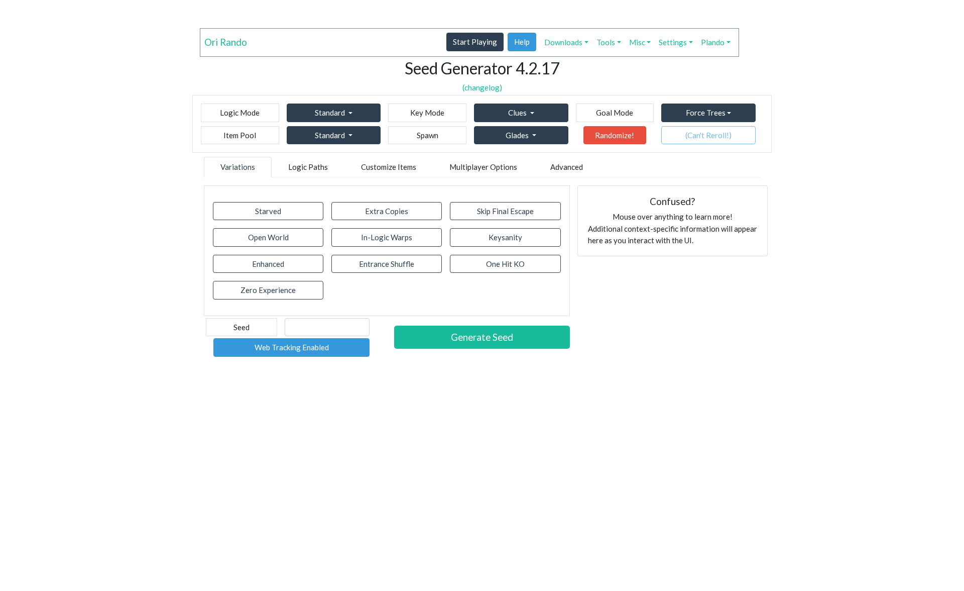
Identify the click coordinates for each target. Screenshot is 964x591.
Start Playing (475, 41)
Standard (330, 135)
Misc (637, 42)
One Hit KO (505, 263)
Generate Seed (482, 337)
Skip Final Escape (505, 211)
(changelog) (482, 87)
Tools (605, 42)
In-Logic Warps (386, 237)
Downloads (563, 42)
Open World (268, 237)
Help (522, 41)
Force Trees (706, 112)
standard (330, 112)
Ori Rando (225, 42)
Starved (268, 211)
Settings (673, 42)
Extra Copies (386, 211)
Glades (517, 135)
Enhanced (268, 263)
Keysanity (505, 237)
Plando (713, 42)
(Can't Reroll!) (708, 135)
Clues (517, 112)
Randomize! (614, 135)
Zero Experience (268, 289)
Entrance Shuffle (386, 263)
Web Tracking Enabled (292, 347)
